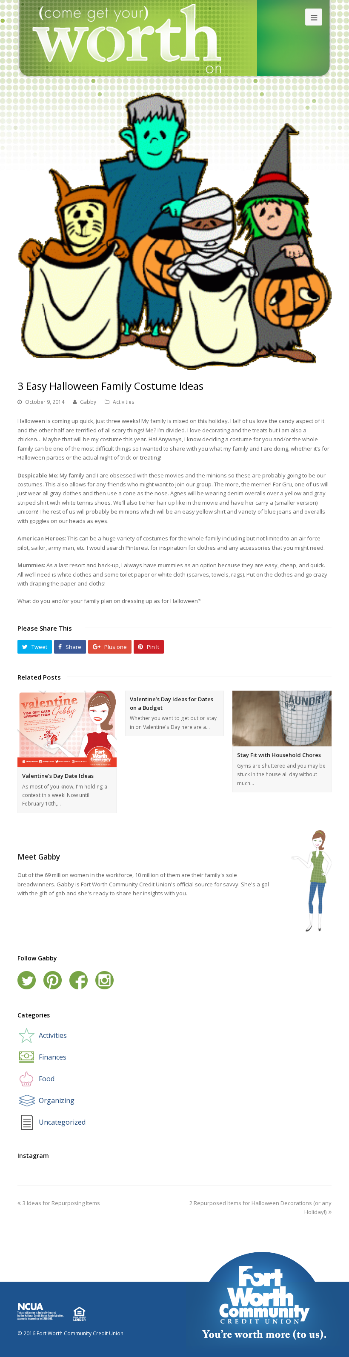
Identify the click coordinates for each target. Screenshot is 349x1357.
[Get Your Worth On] (174, 38)
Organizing (56, 1100)
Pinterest (52, 980)
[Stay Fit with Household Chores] (282, 718)
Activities (123, 402)
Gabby (88, 402)
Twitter (26, 980)
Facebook (78, 980)
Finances (52, 1057)
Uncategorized (62, 1122)
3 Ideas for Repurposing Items (61, 1203)
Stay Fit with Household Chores (279, 755)
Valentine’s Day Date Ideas (58, 776)
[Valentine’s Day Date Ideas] (67, 729)
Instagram (104, 980)
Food (46, 1078)
